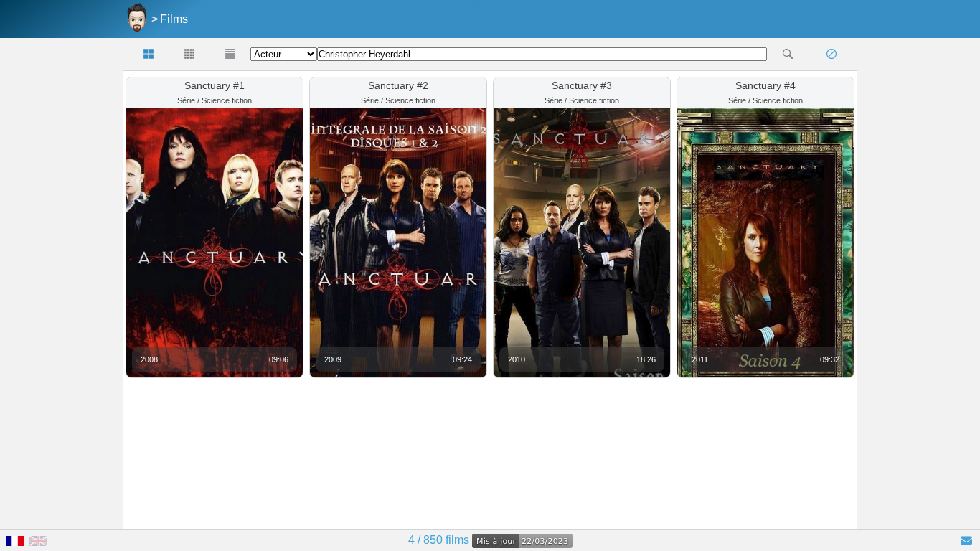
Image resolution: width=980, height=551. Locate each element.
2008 (149, 359)
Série (186, 100)
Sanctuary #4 (765, 85)
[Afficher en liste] (230, 54)
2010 (516, 359)
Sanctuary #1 (214, 85)
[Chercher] (787, 54)
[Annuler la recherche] (831, 54)
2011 (700, 359)
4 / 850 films (438, 540)
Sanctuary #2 (398, 85)
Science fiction (227, 100)
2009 (332, 359)
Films (174, 19)
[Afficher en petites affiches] (189, 54)
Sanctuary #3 (582, 85)
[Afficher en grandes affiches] (148, 54)
